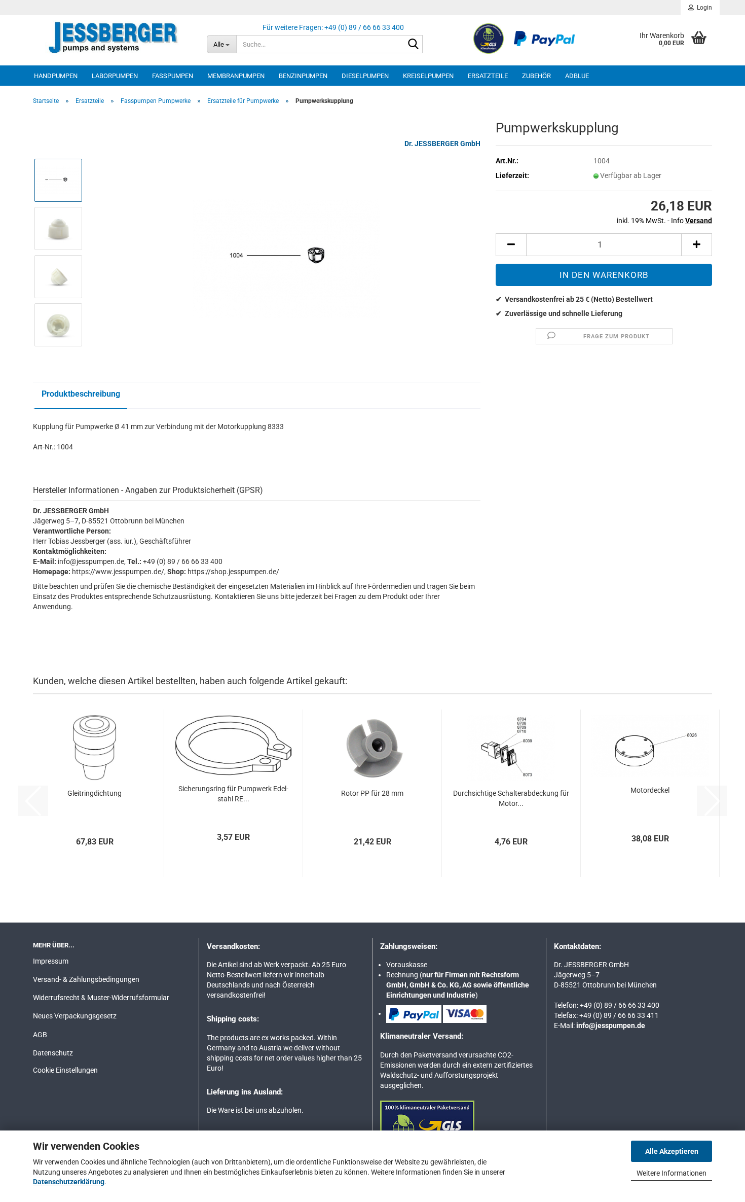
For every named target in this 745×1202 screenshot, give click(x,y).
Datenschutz (53, 1053)
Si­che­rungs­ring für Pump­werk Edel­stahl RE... (233, 794)
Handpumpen (56, 76)
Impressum (50, 961)
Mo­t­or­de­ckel (649, 790)
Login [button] (703, 7)
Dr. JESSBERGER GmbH (442, 143)
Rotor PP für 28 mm (372, 793)
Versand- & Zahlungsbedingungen (86, 979)
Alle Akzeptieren (671, 1151)
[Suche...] (413, 45)
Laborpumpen (115, 76)
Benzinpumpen (303, 76)
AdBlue (577, 76)
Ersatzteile (488, 76)
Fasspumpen (172, 76)
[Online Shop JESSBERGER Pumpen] (112, 38)
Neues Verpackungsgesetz (75, 1016)
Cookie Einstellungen (65, 1070)
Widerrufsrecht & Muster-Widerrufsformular (101, 998)
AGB (40, 1035)
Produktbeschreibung (81, 394)
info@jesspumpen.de (610, 1025)
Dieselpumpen (365, 76)
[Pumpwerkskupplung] (286, 252)
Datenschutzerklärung (68, 1182)
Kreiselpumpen (428, 76)
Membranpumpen (236, 76)
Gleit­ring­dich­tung (94, 793)
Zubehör (536, 76)
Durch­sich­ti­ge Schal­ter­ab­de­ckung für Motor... (511, 798)
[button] (511, 244)
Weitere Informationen (671, 1173)
